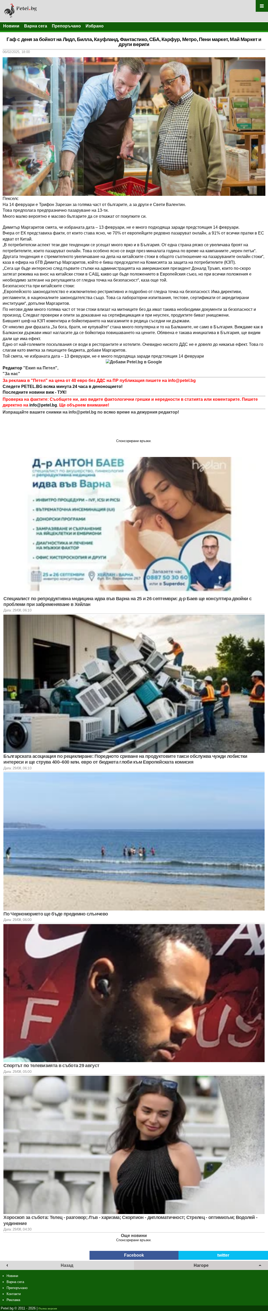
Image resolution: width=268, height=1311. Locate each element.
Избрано (95, 26)
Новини (11, 26)
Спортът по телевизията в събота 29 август (51, 1065)
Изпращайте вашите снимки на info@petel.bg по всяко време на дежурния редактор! (91, 412)
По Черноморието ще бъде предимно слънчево (55, 914)
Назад (67, 1265)
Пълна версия (47, 1308)
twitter (223, 1255)
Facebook (134, 1255)
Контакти (14, 1294)
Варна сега (35, 26)
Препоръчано (66, 26)
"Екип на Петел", (40, 368)
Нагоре (201, 1265)
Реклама (13, 1300)
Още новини (134, 1235)
